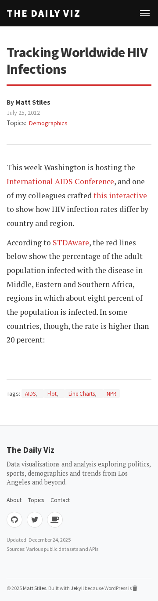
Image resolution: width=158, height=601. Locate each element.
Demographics (48, 123)
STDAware (71, 242)
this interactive (120, 195)
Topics (36, 500)
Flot (52, 393)
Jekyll (77, 588)
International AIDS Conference (60, 181)
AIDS (30, 393)
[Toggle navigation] (144, 13)
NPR (111, 393)
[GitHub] (14, 520)
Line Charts (81, 393)
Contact (60, 500)
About (14, 500)
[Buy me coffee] (55, 520)
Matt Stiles (32, 102)
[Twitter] (35, 520)
